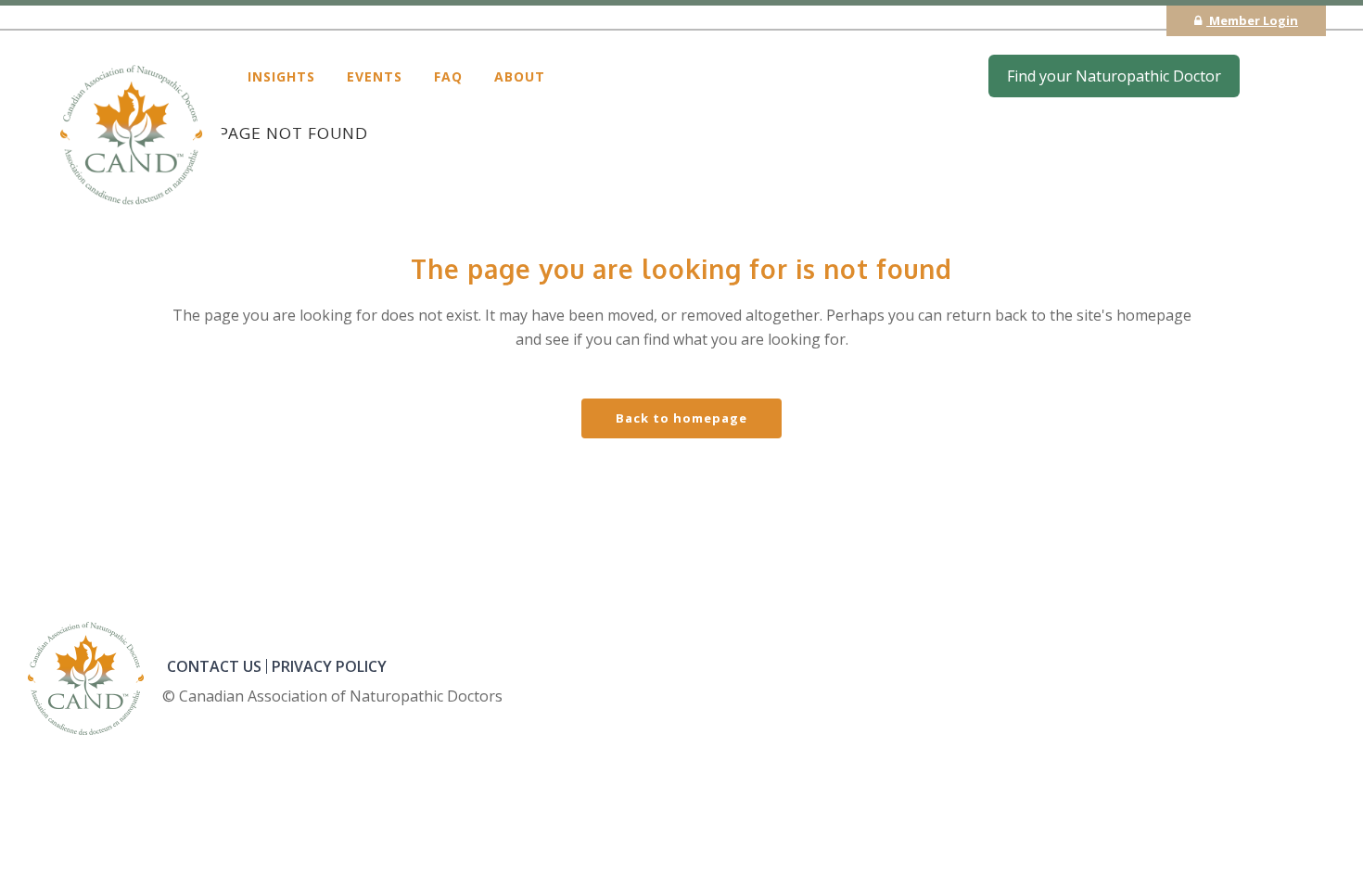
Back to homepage (681, 418)
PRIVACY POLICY (329, 666)
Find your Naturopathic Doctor (1114, 76)
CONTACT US (214, 666)
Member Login (1252, 20)
